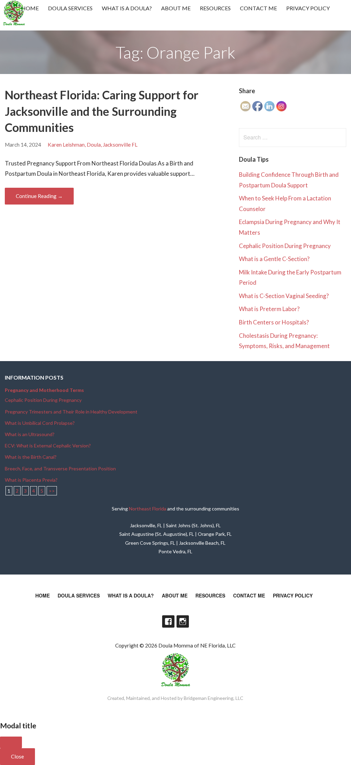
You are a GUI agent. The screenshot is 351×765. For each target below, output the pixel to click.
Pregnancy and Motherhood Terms (44, 390)
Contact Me (258, 8)
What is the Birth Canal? (31, 457)
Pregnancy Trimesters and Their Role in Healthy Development (71, 412)
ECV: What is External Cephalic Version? (48, 445)
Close (17, 756)
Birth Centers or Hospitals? (274, 322)
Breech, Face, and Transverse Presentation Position (60, 468)
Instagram (183, 621)
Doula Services (70, 8)
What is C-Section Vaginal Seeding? (284, 295)
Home (30, 8)
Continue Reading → (39, 196)
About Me (176, 8)
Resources (215, 8)
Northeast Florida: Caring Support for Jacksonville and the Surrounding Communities (101, 111)
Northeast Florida (147, 508)
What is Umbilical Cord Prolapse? (40, 423)
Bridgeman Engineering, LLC (213, 698)
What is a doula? (127, 8)
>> (52, 491)
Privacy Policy (308, 8)
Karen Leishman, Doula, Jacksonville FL (92, 144)
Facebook (168, 621)
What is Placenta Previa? (31, 480)
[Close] (11, 742)
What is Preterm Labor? (269, 308)
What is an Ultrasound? (30, 434)
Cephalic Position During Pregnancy (285, 245)
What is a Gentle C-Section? (274, 258)
